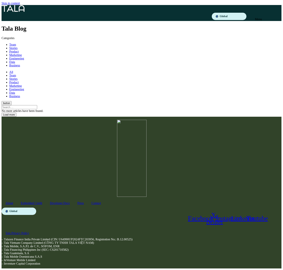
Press (80, 203)
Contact (96, 203)
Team (12, 44)
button (6, 103)
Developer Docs (60, 203)
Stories (13, 48)
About (9, 203)
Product (14, 51)
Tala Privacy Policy (17, 233)
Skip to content (11, 3)
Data (12, 62)
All (11, 72)
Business (14, 65)
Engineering (16, 58)
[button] (259, 16)
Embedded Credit (31, 203)
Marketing (15, 55)
